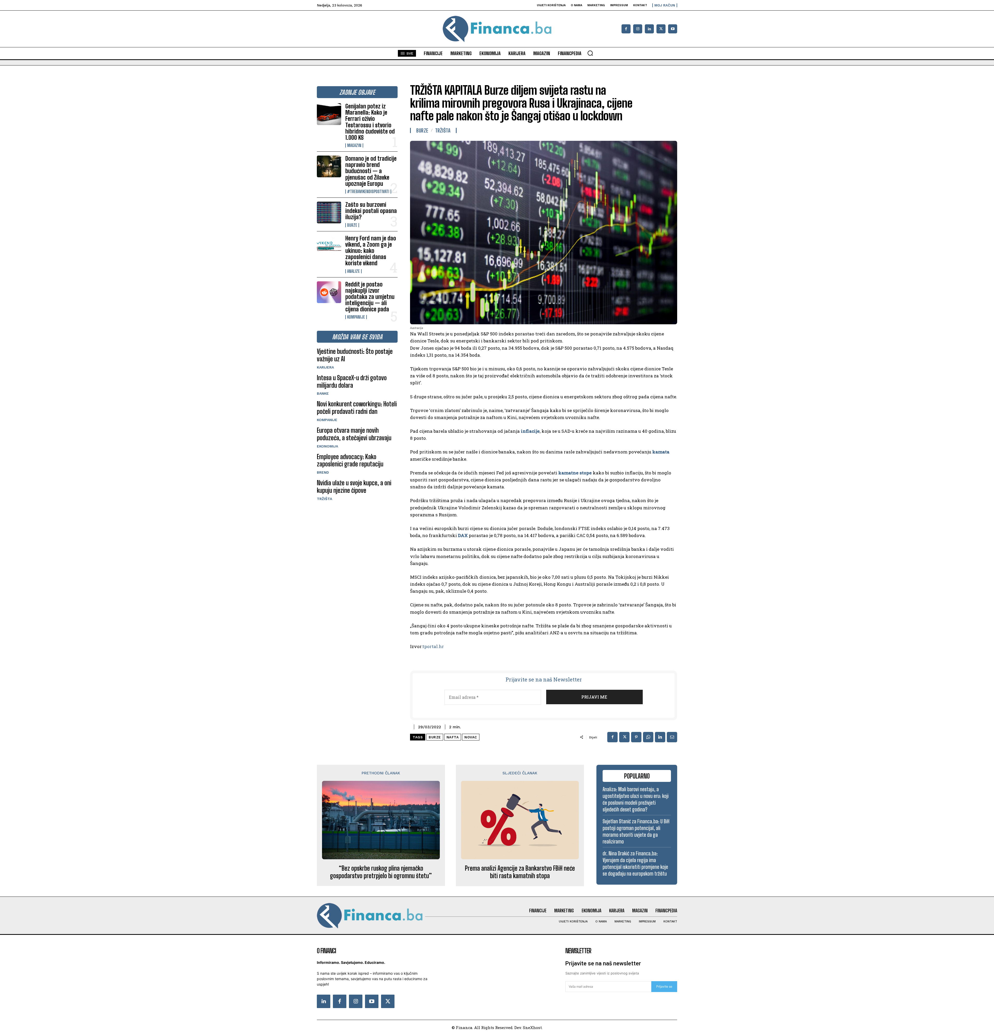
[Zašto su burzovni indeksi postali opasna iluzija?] (329, 212)
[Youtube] (672, 28)
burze (435, 737)
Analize (353, 271)
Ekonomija (327, 446)
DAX (463, 535)
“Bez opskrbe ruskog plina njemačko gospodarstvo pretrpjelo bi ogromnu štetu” (381, 872)
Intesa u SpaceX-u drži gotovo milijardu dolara (352, 381)
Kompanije (356, 317)
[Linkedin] (649, 28)
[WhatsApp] (648, 737)
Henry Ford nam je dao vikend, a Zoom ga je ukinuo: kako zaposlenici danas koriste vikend (370, 251)
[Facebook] (626, 28)
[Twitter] (387, 1001)
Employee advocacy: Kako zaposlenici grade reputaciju (350, 460)
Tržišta (324, 499)
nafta (453, 737)
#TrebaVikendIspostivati (368, 191)
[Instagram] (637, 28)
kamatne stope (575, 473)
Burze (352, 225)
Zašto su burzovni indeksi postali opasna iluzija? (371, 211)
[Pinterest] (636, 737)
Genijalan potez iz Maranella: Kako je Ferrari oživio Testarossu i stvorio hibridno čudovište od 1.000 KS (370, 122)
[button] (590, 53)
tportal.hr (433, 646)
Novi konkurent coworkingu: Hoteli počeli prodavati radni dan (357, 407)
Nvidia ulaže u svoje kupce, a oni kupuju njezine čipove (354, 486)
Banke (323, 393)
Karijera (325, 367)
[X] (661, 28)
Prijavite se (664, 986)
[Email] (672, 737)
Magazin (354, 145)
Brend (323, 472)
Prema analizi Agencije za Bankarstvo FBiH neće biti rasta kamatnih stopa (520, 872)
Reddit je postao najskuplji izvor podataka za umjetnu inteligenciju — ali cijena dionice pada (369, 297)
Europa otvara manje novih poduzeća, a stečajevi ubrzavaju (354, 434)
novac (470, 737)
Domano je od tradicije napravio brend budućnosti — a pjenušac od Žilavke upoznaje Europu (371, 171)
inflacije (530, 431)
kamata (660, 452)
